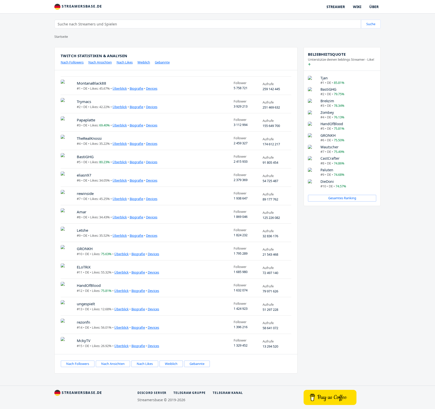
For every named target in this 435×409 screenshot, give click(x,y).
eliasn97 (84, 175)
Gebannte (162, 62)
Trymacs (84, 101)
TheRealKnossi (89, 138)
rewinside (85, 193)
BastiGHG (85, 156)
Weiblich (143, 62)
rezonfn (83, 322)
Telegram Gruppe (189, 393)
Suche (370, 24)
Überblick (120, 88)
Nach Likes (125, 62)
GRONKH (85, 248)
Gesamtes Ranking (342, 198)
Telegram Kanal (228, 393)
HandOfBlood (89, 285)
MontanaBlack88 (91, 83)
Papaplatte (86, 119)
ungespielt (86, 303)
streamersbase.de (81, 6)
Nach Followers (72, 62)
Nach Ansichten (100, 62)
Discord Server (151, 393)
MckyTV (83, 340)
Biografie (136, 88)
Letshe (82, 230)
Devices (151, 88)
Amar (81, 211)
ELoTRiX (84, 266)
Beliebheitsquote (327, 54)
